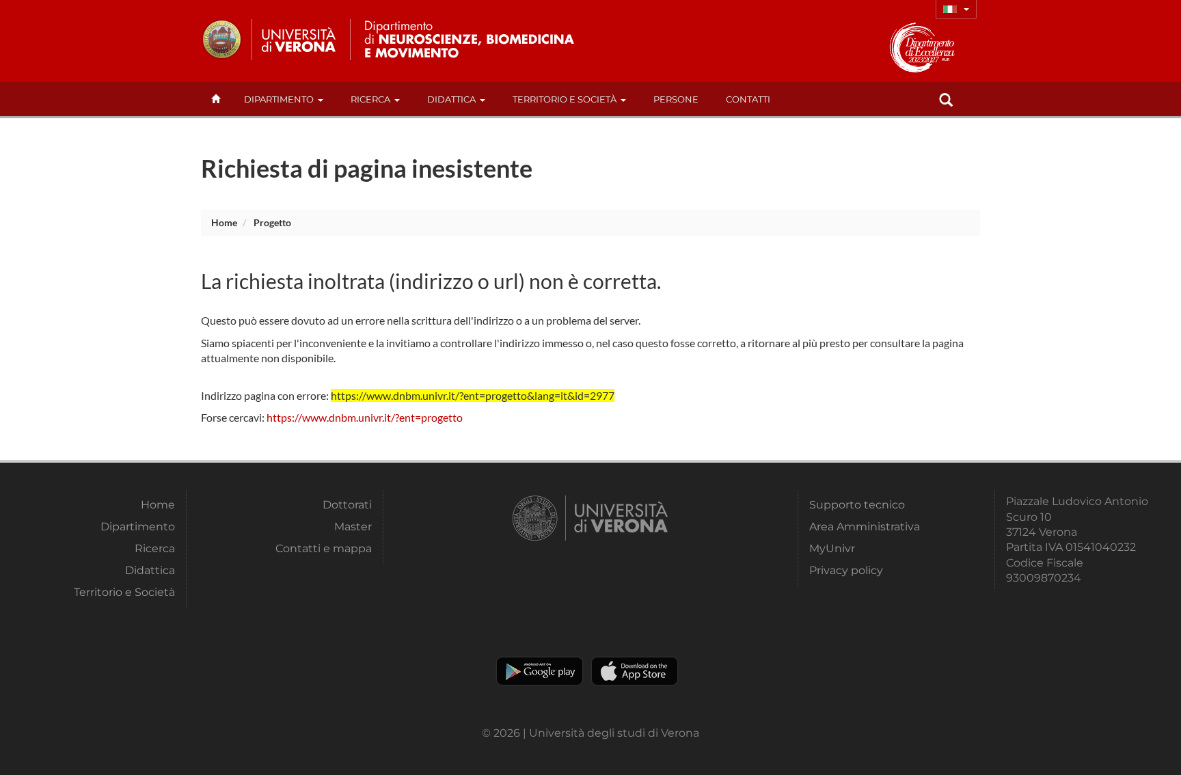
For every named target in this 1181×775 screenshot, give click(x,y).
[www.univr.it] (269, 39)
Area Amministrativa (864, 526)
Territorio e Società (564, 99)
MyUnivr (832, 548)
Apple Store (634, 671)
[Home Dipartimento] (480, 39)
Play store (539, 671)
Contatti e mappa (323, 548)
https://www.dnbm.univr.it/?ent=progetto (365, 417)
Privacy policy (846, 570)
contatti (748, 99)
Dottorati (347, 504)
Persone (675, 99)
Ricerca (370, 99)
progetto (272, 222)
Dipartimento (279, 99)
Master (353, 526)
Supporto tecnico (857, 504)
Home (224, 222)
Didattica (451, 99)
